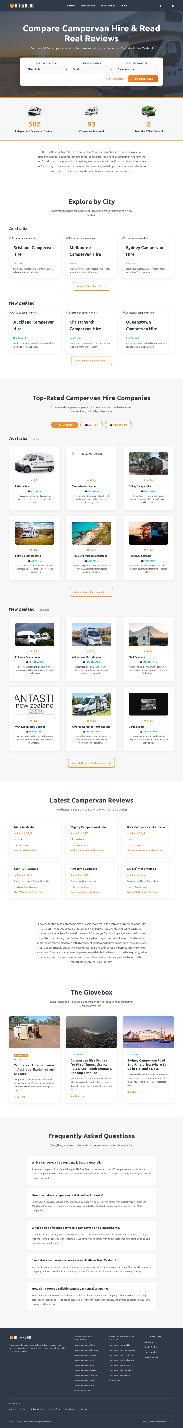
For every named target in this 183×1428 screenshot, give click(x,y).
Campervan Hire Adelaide (85, 1370)
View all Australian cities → (92, 286)
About (124, 5)
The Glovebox (108, 5)
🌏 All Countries (65, 424)
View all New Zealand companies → (91, 763)
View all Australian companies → (91, 592)
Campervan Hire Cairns (84, 1365)
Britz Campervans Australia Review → (146, 850)
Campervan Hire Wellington (121, 1360)
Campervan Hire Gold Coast (86, 1375)
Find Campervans (143, 79)
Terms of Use (54, 1409)
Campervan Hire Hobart (84, 1385)
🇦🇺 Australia (92, 424)
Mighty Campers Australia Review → (88, 850)
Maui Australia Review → (26, 850)
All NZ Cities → (116, 1380)
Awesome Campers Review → (85, 892)
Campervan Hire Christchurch (122, 1355)
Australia (71, 5)
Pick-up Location (91, 63)
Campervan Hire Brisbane (85, 1355)
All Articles (149, 1342)
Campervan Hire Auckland (120, 1345)
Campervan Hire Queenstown (122, 1350)
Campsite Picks (151, 1357)
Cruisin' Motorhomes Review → (143, 892)
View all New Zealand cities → (91, 360)
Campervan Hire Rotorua (120, 1365)
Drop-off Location (137, 63)
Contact (23, 1409)
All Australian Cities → (84, 1391)
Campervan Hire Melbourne (86, 1350)
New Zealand (88, 5)
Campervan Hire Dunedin (120, 1370)
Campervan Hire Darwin (84, 1380)
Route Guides (150, 1347)
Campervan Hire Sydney (84, 1345)
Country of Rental (46, 63)
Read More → (21, 1097)
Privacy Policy (37, 1409)
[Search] (159, 5)
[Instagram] (172, 5)
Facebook (69, 1409)
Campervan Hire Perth (84, 1360)
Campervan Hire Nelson (119, 1375)
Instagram (82, 1409)
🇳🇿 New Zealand (118, 424)
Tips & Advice (150, 1352)
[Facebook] (166, 5)
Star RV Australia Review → (28, 892)
